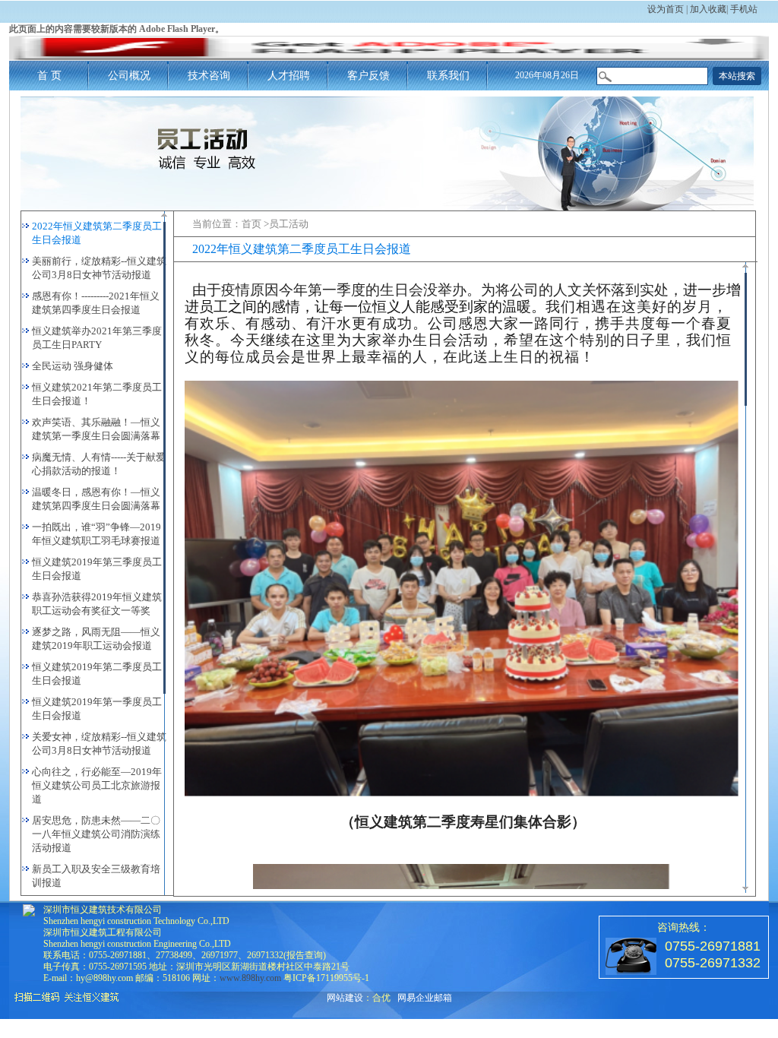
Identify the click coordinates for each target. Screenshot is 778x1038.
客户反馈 (368, 75)
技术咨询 (209, 75)
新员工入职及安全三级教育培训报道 (96, 875)
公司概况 (129, 75)
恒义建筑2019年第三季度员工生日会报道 (97, 568)
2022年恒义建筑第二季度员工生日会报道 (97, 232)
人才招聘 (288, 75)
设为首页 (665, 9)
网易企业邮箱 (424, 997)
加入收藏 (708, 9)
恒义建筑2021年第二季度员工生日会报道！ (97, 394)
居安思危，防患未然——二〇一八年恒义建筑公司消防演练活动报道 (96, 834)
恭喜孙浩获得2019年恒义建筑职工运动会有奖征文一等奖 (97, 603)
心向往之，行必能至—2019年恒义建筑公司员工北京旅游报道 (97, 785)
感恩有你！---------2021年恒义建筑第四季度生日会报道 (96, 302)
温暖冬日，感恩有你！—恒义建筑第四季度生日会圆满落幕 (96, 498)
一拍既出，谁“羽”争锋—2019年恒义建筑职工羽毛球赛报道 (96, 533)
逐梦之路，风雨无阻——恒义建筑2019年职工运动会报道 (96, 638)
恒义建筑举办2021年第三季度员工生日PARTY (97, 337)
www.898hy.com (250, 978)
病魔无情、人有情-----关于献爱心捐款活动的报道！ (99, 463)
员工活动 (288, 223)
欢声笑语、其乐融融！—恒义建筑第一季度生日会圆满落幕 (96, 428)
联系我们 (448, 75)
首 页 (49, 75)
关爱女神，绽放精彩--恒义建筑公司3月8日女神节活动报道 (99, 743)
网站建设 (345, 997)
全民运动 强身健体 (72, 366)
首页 (251, 223)
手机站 (743, 9)
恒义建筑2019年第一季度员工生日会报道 (97, 708)
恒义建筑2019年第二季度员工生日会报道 (97, 673)
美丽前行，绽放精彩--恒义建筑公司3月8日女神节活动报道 (99, 267)
